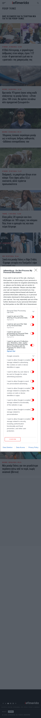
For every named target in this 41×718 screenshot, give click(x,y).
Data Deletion (8, 447)
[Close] (36, 271)
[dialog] (20, 359)
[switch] (32, 317)
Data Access (20, 447)
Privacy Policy (33, 447)
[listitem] (20, 311)
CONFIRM (12, 439)
